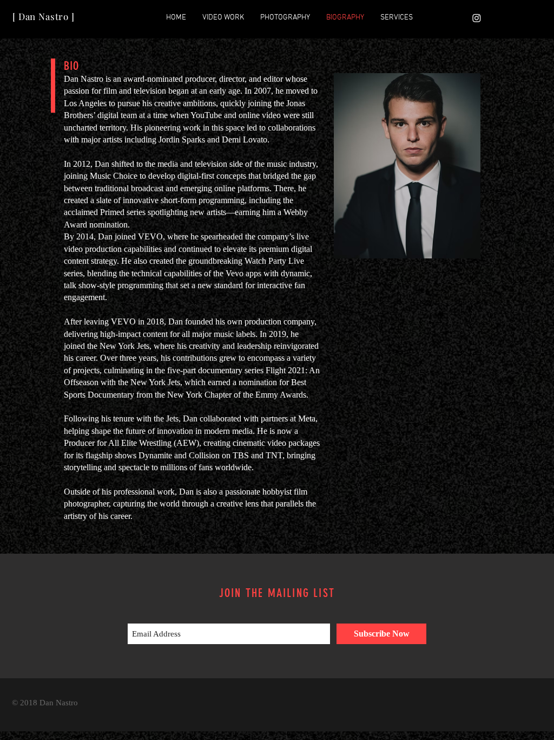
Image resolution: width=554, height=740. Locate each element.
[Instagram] (476, 17)
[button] (223, 17)
